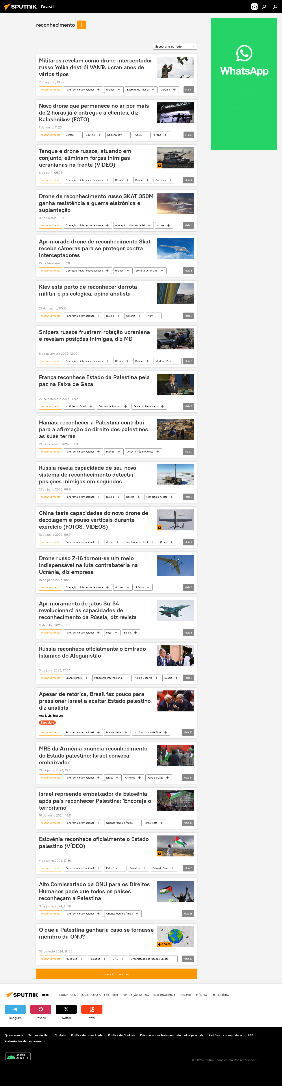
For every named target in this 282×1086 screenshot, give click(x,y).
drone (157, 134)
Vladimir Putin (164, 361)
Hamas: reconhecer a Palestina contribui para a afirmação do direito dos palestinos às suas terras (93, 429)
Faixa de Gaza (155, 777)
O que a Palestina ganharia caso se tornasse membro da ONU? (96, 933)
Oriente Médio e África (140, 451)
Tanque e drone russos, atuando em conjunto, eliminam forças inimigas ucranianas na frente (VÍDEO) (85, 157)
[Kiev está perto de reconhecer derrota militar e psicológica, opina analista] (175, 293)
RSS (250, 1035)
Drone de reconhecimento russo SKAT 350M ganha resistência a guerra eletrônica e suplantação (96, 203)
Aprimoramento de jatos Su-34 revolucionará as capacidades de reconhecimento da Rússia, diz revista (88, 610)
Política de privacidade (87, 1035)
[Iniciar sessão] (264, 6)
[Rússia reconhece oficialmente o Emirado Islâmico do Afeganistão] (175, 655)
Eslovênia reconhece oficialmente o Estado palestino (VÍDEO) (94, 842)
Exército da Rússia (137, 89)
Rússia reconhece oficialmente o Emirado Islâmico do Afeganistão (92, 652)
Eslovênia (111, 868)
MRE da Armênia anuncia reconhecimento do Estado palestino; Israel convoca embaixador (93, 755)
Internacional (165, 995)
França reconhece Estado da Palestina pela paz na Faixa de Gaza (94, 381)
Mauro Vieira (113, 732)
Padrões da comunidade (225, 1035)
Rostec (130, 496)
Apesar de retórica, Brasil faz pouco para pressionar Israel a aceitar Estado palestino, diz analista (95, 700)
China (163, 542)
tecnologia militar (157, 496)
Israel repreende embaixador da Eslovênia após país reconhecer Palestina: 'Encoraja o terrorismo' (95, 800)
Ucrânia (165, 89)
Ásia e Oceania (143, 677)
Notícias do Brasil (76, 406)
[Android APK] (18, 1057)
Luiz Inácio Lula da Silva (147, 732)
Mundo (110, 451)
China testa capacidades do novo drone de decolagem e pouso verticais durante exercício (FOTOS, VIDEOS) (93, 519)
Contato (60, 1035)
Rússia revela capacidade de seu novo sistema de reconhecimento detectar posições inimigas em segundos (87, 474)
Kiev (150, 315)
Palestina (135, 868)
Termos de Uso (38, 1035)
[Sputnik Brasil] (21, 10)
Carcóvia (161, 180)
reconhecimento (55, 24)
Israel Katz (151, 822)
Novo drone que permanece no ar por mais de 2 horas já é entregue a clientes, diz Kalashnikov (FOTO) (94, 112)
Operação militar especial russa (84, 180)
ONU (115, 958)
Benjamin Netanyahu (146, 406)
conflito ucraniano (147, 270)
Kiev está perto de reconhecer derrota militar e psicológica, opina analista (88, 290)
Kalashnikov (114, 134)
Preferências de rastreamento (25, 1041)
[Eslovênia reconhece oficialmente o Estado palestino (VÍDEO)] (175, 845)
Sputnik (90, 134)
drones (110, 89)
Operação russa (135, 995)
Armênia (130, 777)
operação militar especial (130, 225)
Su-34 (127, 632)
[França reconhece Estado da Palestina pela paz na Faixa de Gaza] (175, 384)
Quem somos (14, 1035)
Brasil (186, 995)
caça (108, 632)
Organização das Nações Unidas (150, 958)
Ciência (201, 995)
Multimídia (220, 995)
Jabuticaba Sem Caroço (99, 995)
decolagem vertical (137, 542)
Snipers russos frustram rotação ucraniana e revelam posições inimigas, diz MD (94, 335)
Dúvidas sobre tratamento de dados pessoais (171, 1035)
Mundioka (71, 958)
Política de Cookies (121, 1035)
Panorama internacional (80, 89)
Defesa (70, 134)
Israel (109, 777)
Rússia (138, 134)
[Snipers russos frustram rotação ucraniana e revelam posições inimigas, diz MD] (175, 338)
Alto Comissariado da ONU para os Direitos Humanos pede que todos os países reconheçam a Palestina (94, 891)
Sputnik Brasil (74, 677)
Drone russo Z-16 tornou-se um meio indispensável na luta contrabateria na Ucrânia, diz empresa (88, 565)
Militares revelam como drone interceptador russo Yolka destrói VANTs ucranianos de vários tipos (95, 67)
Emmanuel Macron (110, 406)
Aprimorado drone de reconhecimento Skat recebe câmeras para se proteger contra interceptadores (94, 248)
